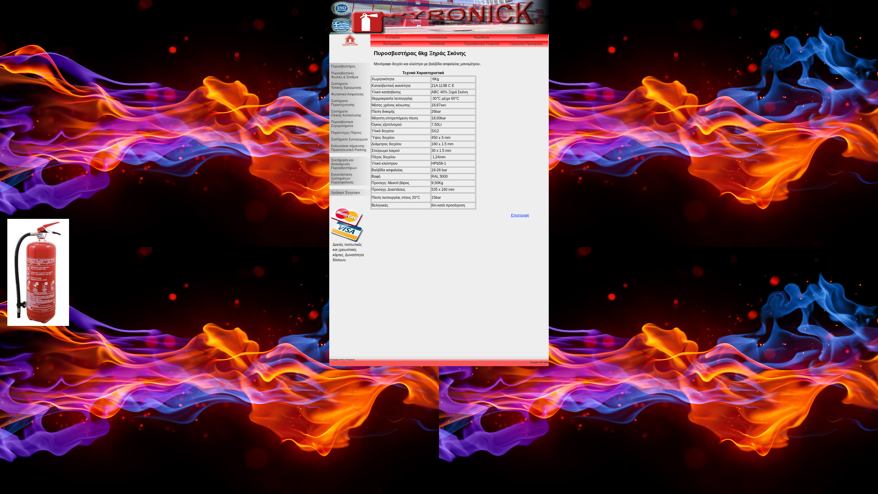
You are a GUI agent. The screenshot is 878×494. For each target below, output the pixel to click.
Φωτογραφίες (392, 44)
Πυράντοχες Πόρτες (346, 132)
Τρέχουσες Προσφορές (526, 44)
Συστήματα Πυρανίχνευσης (343, 103)
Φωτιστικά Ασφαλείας (347, 94)
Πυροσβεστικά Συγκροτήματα (342, 124)
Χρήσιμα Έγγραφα (345, 192)
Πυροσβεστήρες (343, 66)
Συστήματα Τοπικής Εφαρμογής (346, 85)
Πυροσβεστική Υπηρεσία (481, 44)
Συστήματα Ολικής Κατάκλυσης (346, 113)
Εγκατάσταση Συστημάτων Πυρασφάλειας (342, 178)
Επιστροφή (520, 215)
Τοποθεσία (437, 44)
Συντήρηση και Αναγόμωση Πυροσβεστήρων (344, 164)
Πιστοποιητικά (437, 37)
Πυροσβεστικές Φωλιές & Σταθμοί (344, 75)
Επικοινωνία (526, 37)
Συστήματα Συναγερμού (349, 139)
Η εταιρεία (392, 37)
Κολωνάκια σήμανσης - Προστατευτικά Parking (349, 148)
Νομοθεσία (481, 37)
